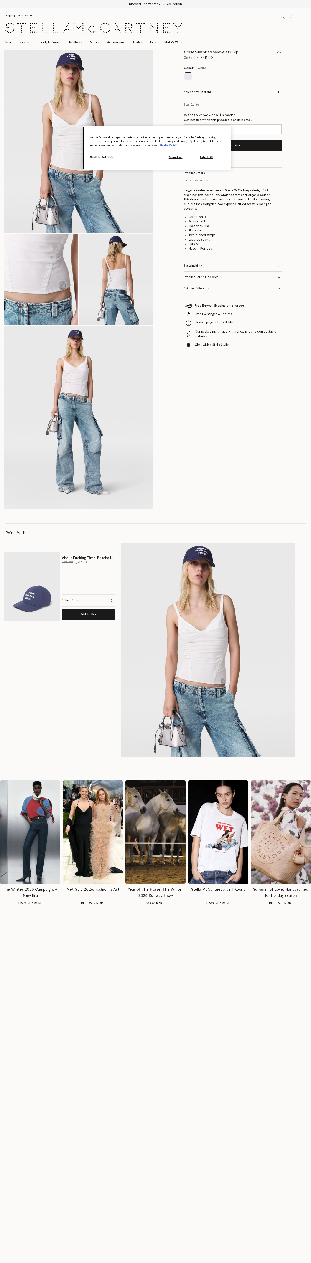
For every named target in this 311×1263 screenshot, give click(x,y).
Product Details (194, 173)
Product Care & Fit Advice (201, 277)
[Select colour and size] (279, 52)
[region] (157, 148)
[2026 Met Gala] (93, 832)
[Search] (282, 16)
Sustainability (193, 265)
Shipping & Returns (196, 288)
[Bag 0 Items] (301, 16)
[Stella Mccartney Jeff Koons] (218, 832)
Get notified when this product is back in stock (218, 120)
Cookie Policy (168, 145)
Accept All (176, 157)
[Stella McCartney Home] (93, 28)
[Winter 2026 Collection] (30, 832)
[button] (78, 141)
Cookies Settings (102, 157)
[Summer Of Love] (281, 832)
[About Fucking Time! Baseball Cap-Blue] (32, 586)
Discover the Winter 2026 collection (155, 4)
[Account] (291, 16)
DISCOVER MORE (30, 903)
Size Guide (191, 104)
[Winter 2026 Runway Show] (155, 832)
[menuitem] (24, 42)
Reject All (206, 157)
